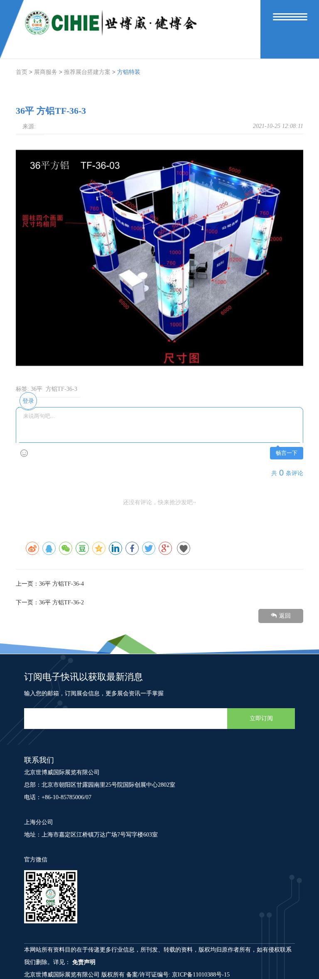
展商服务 (45, 72)
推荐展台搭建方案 (87, 72)
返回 (285, 616)
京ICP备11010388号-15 (201, 975)
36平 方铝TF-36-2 (61, 602)
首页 (21, 72)
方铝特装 (128, 72)
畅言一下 (286, 453)
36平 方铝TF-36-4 (61, 584)
